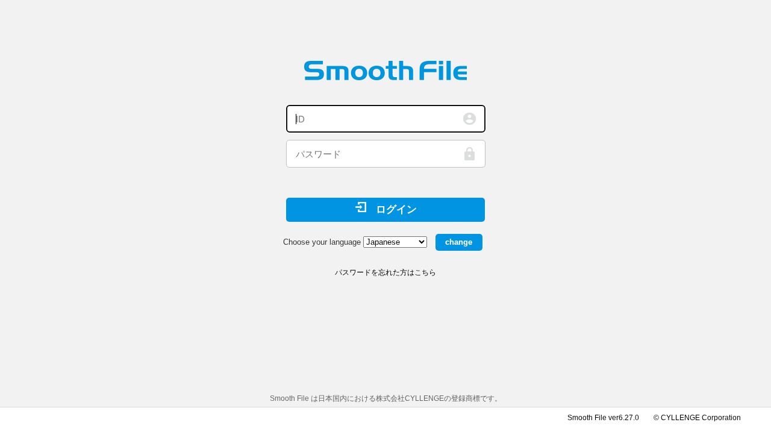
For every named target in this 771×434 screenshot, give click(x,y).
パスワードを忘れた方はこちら (385, 272)
